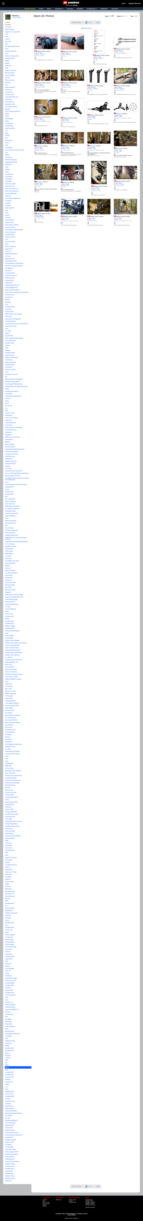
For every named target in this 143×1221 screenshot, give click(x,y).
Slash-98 (8, 915)
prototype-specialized (11, 391)
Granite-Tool (9, 92)
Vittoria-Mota (9, 549)
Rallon (7, 389)
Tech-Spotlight (9, 968)
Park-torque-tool (10, 816)
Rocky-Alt (8, 963)
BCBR (7, 1045)
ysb (6, 408)
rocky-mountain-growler (12, 645)
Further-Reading (10, 75)
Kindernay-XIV (9, 616)
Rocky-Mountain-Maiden (12, 722)
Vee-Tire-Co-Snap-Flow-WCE (14, 266)
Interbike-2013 (9, 985)
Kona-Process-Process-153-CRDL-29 (16, 323)
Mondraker (8, 976)
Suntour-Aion (9, 790)
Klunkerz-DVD (9, 1125)
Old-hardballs (9, 118)
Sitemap (45, 1206)
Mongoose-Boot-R (10, 1140)
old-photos (8, 1181)
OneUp (7, 862)
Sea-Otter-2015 (9, 850)
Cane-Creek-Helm (10, 582)
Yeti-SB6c (8, 877)
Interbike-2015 (9, 795)
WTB (6, 901)
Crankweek (8, 90)
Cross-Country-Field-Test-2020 (14, 150)
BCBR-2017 (8, 459)
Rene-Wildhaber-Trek (11, 662)
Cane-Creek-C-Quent (11, 676)
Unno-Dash (8, 367)
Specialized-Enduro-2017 (12, 650)
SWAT (7, 884)
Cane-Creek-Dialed (11, 669)
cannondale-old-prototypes (13, 396)
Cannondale (8, 393)
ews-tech (8, 82)
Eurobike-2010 (9, 1096)
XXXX (7, 403)
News (49, 9)
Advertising (58, 1199)
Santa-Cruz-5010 (10, 369)
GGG (6, 304)
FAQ (44, 1201)
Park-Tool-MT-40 (10, 773)
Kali (6, 525)
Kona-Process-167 (10, 792)
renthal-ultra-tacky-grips (12, 783)
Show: (119, 16)
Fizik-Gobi (8, 874)
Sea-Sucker (8, 297)
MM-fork (7, 442)
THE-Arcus (8, 843)
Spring (7, 215)
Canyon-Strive (9, 881)
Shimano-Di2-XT (10, 602)
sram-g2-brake (9, 280)
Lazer (7, 756)
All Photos (8, 27)
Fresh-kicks (8, 99)
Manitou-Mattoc (10, 942)
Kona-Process (9, 492)
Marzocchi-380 (9, 908)
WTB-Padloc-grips (10, 693)
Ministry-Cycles (10, 80)
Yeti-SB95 (8, 1036)
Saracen (7, 398)
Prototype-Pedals (10, 511)
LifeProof (8, 879)
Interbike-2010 (9, 1091)
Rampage (8, 918)
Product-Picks (9, 1077)
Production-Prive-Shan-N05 (13, 471)
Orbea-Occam (9, 222)
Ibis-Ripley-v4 (9, 268)
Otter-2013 (8, 1021)
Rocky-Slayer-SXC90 (11, 1152)
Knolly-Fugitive (9, 355)
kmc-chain (8, 468)
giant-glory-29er (10, 258)
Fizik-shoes (8, 819)
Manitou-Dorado (10, 1130)
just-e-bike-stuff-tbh (11, 106)
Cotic (6, 213)
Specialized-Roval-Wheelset (13, 1113)
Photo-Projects (9, 1108)
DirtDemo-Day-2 (10, 1176)
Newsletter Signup (90, 1207)
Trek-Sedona (9, 1014)
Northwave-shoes (10, 590)
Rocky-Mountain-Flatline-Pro (13, 1135)
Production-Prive (10, 533)
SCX (6, 239)
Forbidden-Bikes (10, 352)
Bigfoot (7, 63)
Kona (6, 681)
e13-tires (7, 256)
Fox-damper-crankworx (12, 508)
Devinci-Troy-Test (10, 691)
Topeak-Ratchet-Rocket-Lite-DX (14, 449)
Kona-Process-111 (10, 980)
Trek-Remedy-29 (10, 995)
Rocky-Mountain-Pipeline (12, 715)
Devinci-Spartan (10, 935)
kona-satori (8, 425)
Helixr (7, 133)
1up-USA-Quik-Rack (11, 573)
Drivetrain (8, 302)
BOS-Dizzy (8, 889)
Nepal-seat (8, 684)
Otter (6, 1065)
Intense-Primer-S (10, 227)
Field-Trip (8, 196)
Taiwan (7, 1084)
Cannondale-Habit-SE (11, 797)
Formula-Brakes (10, 732)
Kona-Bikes (8, 179)
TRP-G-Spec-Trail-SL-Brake (13, 314)
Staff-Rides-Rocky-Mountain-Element (16, 541)
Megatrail (8, 592)
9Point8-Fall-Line (10, 785)
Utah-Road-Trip (9, 1159)
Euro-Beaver (9, 147)
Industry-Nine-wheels (11, 1154)
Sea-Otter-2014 (9, 956)
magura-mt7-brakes (11, 857)
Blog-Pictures (9, 1106)
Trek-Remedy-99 (10, 321)
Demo (7, 932)
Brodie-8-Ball (9, 336)
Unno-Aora (8, 309)
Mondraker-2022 (10, 104)
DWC (6, 1060)
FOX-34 (7, 867)
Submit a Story (72, 1199)
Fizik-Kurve (8, 848)
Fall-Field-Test (9, 102)
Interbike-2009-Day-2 (11, 1120)
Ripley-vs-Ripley (10, 626)
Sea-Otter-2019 (9, 273)
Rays (6, 1089)
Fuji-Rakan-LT (9, 123)
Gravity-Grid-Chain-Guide (12, 780)
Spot (6, 210)
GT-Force (8, 251)
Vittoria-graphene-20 (11, 287)
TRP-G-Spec (9, 551)
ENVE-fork (8, 164)
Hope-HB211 (9, 708)
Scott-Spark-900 (10, 563)
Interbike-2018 (9, 343)
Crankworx (8, 807)
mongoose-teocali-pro (11, 454)
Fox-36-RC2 (8, 1115)
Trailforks (104, 9)
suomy (7, 489)
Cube (6, 633)
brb (6, 377)
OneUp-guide (9, 763)
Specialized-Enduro (11, 1111)
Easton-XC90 (9, 809)
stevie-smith (9, 698)
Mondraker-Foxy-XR (11, 374)
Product (71, 1201)
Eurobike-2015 (9, 804)
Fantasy (70, 9)
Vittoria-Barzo (9, 833)
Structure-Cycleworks (11, 513)
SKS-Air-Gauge (10, 831)
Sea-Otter (8, 1103)
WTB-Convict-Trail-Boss (12, 437)
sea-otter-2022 (9, 94)
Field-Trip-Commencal (12, 191)
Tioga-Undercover (10, 422)
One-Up (7, 737)
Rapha (7, 114)
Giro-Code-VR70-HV (11, 720)
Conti (6, 49)
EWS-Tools (8, 664)
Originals (58, 9)
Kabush (7, 345)
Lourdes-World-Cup (11, 865)
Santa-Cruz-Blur (10, 413)
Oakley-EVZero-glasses (12, 655)
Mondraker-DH (9, 903)
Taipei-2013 (8, 1024)
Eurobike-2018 (9, 365)
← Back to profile (16, 17)
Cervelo (7, 77)
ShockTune (8, 157)
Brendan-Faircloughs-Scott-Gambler (16, 643)
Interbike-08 (8, 1137)
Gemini (7, 39)
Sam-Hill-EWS (9, 667)
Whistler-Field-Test (11, 51)
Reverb (7, 299)
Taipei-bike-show (10, 746)
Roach (7, 333)
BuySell (80, 9)
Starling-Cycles (9, 58)
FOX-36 (7, 951)
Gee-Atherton (9, 725)
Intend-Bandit (9, 126)
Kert (6, 85)
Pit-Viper (7, 606)
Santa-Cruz (8, 580)
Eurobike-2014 (9, 927)
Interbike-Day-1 (9, 1173)
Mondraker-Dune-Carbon (12, 826)
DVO (6, 1038)
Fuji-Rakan (8, 734)
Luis (6, 1086)
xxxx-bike (8, 556)
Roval (7, 172)
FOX (6, 1017)
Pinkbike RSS (89, 1199)
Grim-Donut (8, 176)
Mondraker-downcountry (12, 46)
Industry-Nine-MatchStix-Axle (14, 597)
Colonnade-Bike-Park (11, 1132)
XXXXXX (8, 988)
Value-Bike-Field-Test (11, 97)
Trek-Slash (8, 949)
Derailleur (8, 203)
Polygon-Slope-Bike (11, 824)
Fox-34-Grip (8, 657)
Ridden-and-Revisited (11, 357)
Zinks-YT (8, 971)
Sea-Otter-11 (9, 1082)
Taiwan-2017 (9, 578)
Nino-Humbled (9, 220)
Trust (6, 328)
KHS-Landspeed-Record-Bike (14, 338)
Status (7, 121)
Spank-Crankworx (10, 501)
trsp (6, 152)
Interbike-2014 (9, 922)
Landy (7, 973)
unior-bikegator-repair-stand (13, 744)
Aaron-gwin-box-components (13, 427)
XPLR (7, 116)
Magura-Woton (9, 1156)
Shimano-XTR (9, 894)
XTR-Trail (8, 886)
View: (106, 16)
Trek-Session (9, 1094)
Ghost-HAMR (9, 635)
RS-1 (6, 925)
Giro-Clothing (9, 528)
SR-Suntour (8, 727)
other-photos (9, 1171)
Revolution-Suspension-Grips (14, 674)
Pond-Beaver (9, 174)
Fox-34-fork (8, 406)
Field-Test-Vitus (10, 186)
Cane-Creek (8, 954)
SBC (6, 145)
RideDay (7, 1079)
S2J (6, 131)
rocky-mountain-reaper (12, 647)
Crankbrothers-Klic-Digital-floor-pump (16, 386)
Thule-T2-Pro (9, 614)
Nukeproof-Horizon (10, 546)
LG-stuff (7, 1118)
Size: (132, 16)
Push (6, 372)
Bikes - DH (65, 219)
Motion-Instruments (11, 159)
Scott (6, 1000)
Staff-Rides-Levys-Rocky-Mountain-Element (16, 538)
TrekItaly (8, 1058)
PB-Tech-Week (9, 73)
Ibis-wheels (8, 713)
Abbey (7, 61)
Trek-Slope (8, 845)
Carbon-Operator (10, 1026)
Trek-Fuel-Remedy (10, 947)
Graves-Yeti (8, 930)
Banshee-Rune (9, 1031)
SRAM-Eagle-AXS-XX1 (12, 285)
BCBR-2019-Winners (11, 254)
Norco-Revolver (10, 278)
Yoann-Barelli (9, 638)
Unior (6, 758)
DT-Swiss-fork (9, 768)
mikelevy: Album (38, 52)
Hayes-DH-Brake (10, 516)
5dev (6, 44)
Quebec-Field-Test (10, 70)
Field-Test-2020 (10, 128)
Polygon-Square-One (11, 535)
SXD (6, 961)
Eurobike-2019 (9, 234)
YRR (6, 348)
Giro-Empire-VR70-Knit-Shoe (14, 384)
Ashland (7, 1099)
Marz (6, 997)
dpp (6, 1062)
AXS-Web (8, 181)
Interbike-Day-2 (9, 1169)
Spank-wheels (9, 311)
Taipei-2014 (8, 959)
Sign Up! (45, 1204)
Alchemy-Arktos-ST (11, 275)
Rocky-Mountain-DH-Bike (13, 836)
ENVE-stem (8, 828)
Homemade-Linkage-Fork (12, 198)
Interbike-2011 (9, 1072)
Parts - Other (65, 120)
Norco (7, 401)
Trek (6, 1070)
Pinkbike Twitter (89, 1201)
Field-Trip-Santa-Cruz (11, 188)
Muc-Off (7, 787)
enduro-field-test (10, 87)
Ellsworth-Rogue (10, 585)
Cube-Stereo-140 (10, 362)
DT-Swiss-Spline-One (11, 530)
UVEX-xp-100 (9, 1142)
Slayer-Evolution (10, 237)
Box (6, 496)
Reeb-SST (8, 65)
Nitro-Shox (8, 558)
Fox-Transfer (9, 686)
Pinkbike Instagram (90, 1204)
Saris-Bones (9, 439)
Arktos (7, 611)
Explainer (8, 205)
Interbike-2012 (9, 1048)
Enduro (7, 966)
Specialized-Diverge (11, 162)
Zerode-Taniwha (10, 447)
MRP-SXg (8, 766)
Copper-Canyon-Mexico (12, 1161)
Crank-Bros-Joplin (10, 1149)
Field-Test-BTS (9, 208)
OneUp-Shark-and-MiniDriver (14, 652)
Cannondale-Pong (10, 430)
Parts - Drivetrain (40, 54)
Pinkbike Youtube (90, 1203)
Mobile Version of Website (71, 1218)
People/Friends (40, 216)
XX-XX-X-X (8, 587)
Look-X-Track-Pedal (11, 418)
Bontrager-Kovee (10, 729)
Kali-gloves (8, 434)
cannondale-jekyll (10, 701)
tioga (6, 761)
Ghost (7, 920)
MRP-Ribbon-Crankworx (12, 506)
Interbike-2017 (9, 487)
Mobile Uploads (10, 29)
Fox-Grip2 (8, 331)
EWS (6, 840)
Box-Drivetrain (9, 621)
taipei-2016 (8, 742)
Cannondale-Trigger (11, 978)
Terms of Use (46, 1202)
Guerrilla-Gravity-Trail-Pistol (13, 660)
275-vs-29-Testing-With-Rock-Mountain (17, 473)
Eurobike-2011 (9, 1074)
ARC (6, 853)
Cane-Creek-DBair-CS (11, 1009)
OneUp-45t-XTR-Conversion (13, 821)
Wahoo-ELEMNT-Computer (13, 679)
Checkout (8, 217)
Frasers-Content (10, 1101)
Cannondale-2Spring (11, 599)
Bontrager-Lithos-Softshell (13, 770)
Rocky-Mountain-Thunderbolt (14, 379)
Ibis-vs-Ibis (8, 688)
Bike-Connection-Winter (12, 290)
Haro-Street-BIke (10, 1123)
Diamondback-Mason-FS (12, 1033)
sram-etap (8, 420)
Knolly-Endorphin (10, 1004)
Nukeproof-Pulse (10, 1007)
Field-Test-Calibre (10, 184)
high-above (8, 432)
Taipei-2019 (8, 282)
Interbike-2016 (9, 623)
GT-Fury (7, 1012)
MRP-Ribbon (9, 553)
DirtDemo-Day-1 (10, 1178)
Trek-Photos (9, 360)
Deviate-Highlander (11, 193)
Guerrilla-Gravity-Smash (12, 381)
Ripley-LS (8, 568)
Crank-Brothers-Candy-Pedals (14, 263)
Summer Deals (30, 9)
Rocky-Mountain (10, 499)
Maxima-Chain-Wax (11, 672)
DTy (6, 138)
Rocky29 (8, 1055)
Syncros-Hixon (9, 295)
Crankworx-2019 (10, 241)
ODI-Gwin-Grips (10, 456)
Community (91, 9)
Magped (7, 350)
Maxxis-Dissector (10, 246)
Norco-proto (8, 140)
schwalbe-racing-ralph (11, 814)
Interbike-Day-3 (9, 1166)
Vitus (6, 53)
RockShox (8, 1043)
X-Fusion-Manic (10, 544)
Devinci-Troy (9, 1002)
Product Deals (72, 1202)
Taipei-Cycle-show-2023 (12, 32)
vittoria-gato (8, 575)
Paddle (7, 135)
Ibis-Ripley (8, 1019)
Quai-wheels (9, 249)
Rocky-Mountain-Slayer (12, 631)
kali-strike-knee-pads (11, 451)
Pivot (6, 482)
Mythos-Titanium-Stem (12, 56)
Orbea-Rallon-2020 (10, 261)
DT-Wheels (8, 1144)
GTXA (7, 143)
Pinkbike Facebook (90, 1202)
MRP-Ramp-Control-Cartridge (14, 594)
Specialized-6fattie (10, 778)
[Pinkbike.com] (71, 2)
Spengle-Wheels (10, 307)
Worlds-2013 (9, 990)
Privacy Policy (46, 1203)
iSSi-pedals (8, 860)
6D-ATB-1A (8, 739)
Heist (6, 855)
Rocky (7, 1053)
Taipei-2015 (8, 869)
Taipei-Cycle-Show (10, 326)
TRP (6, 34)
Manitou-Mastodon (10, 520)
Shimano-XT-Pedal (11, 872)
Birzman (7, 898)
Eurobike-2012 (9, 1050)
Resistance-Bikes (10, 463)
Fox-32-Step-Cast (10, 717)
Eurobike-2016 (9, 628)
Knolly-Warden (9, 944)
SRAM (7, 155)
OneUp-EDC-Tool (10, 523)
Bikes (7, 244)
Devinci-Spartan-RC (11, 811)
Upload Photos (87, 28)
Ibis (6, 906)
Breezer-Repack (10, 838)
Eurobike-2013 (9, 992)
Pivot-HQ (8, 41)
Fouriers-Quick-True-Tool (12, 475)
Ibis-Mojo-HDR (9, 983)
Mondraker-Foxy (10, 891)
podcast (7, 109)
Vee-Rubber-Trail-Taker (12, 561)
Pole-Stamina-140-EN (11, 225)
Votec (7, 1029)
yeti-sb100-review (10, 340)
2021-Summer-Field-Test (12, 111)
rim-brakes (8, 200)
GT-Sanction (9, 937)
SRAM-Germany (10, 1041)
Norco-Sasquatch (10, 232)
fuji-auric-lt (8, 270)
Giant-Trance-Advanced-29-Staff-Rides (17, 292)
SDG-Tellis (8, 316)
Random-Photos (10, 1164)
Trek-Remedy (9, 1147)
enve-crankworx (10, 504)
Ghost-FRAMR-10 (10, 609)
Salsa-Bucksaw (10, 896)
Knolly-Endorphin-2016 (12, 705)
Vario (6, 167)
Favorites (8, 24)
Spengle (7, 466)
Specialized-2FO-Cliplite (12, 751)
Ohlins (7, 619)
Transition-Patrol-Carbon (12, 754)
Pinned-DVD (9, 1127)
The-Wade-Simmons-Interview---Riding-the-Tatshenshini (17, 478)
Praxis (7, 799)
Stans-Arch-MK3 (10, 570)
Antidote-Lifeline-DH (11, 913)
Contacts (45, 1199)
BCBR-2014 (8, 910)
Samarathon (9, 415)
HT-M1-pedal (9, 696)
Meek (7, 518)
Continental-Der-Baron (12, 604)
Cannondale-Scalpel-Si (12, 703)
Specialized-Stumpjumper (13, 319)
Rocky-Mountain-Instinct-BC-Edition (16, 484)
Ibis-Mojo (8, 749)
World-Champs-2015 (11, 802)
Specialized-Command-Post (13, 775)
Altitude (7, 565)
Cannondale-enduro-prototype (14, 229)
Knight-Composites (11, 461)
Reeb (6, 36)
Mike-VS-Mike (9, 444)
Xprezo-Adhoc (9, 939)
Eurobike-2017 (9, 494)
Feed (41, 9)
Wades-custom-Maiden (12, 640)
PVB (6, 68)
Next (98, 22)
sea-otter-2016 (9, 710)
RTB (6, 410)
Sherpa (7, 169)
